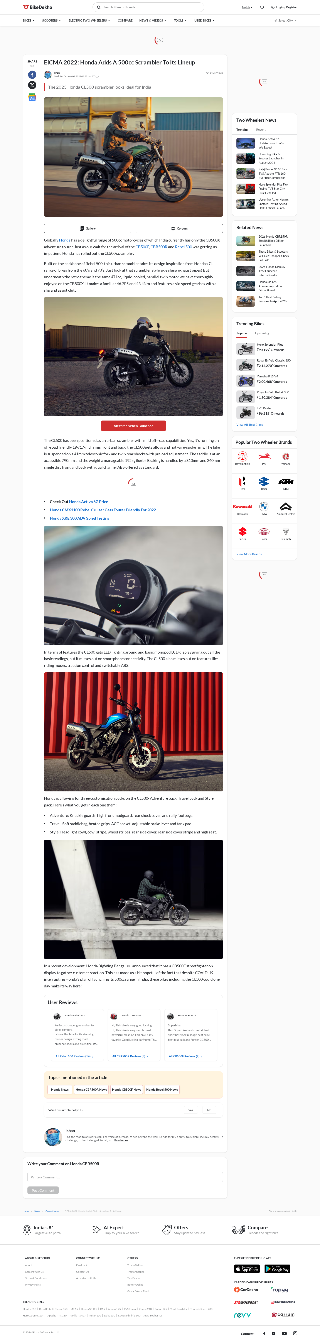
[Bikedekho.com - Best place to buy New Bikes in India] (37, 7)
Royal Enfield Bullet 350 (273, 392)
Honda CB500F (187, 1015)
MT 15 (74, 1309)
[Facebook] (264, 1334)
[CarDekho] (246, 1289)
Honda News (60, 1089)
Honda (65, 240)
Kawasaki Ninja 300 (129, 1315)
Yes (190, 1110)
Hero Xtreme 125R (33, 1315)
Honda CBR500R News (91, 1089)
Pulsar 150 (95, 1315)
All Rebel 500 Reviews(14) (73, 1056)
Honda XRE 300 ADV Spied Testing (79, 518)
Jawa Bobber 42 (152, 1315)
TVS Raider (264, 408)
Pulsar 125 (161, 1309)
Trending (242, 129)
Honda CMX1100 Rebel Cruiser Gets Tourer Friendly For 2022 (103, 509)
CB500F (142, 246)
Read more (121, 1140)
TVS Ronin (130, 1309)
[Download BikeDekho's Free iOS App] (247, 1268)
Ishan (57, 72)
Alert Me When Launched (133, 426)
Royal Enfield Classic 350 (274, 360)
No (209, 1110)
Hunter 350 (29, 1309)
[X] (273, 1334)
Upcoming (262, 333)
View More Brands (249, 554)
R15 (102, 1309)
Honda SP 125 (89, 1309)
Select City (285, 20)
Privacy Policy (33, 1284)
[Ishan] (48, 75)
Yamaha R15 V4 (267, 376)
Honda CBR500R (131, 1015)
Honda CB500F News (126, 1089)
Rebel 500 (183, 246)
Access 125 (114, 1309)
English (246, 7)
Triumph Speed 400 (201, 1309)
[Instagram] (295, 1334)
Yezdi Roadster (178, 1309)
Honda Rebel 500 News (162, 1089)
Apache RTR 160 (57, 1315)
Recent (261, 129)
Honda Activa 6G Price (88, 501)
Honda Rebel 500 (74, 1015)
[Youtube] (284, 1334)
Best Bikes (256, 424)
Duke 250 (109, 1315)
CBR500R (158, 246)
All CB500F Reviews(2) (184, 1056)
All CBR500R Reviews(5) (128, 1056)
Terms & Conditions (36, 1278)
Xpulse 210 (145, 1309)
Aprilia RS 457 (78, 1315)
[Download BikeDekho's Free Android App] (277, 1268)
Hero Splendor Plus (270, 344)
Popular (241, 333)
